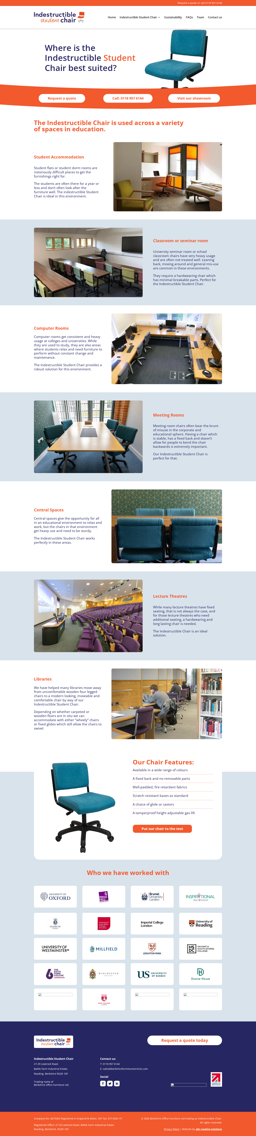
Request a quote (62, 98)
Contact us (215, 17)
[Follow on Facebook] (103, 1083)
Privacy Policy (171, 1129)
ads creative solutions (209, 1129)
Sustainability (173, 17)
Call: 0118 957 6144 (127, 98)
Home (112, 17)
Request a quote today (184, 1040)
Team (200, 17)
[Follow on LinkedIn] (117, 1083)
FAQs (189, 17)
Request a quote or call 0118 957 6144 (200, 3)
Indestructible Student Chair (138, 17)
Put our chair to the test (162, 828)
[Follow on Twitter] (110, 1083)
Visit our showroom (194, 98)
